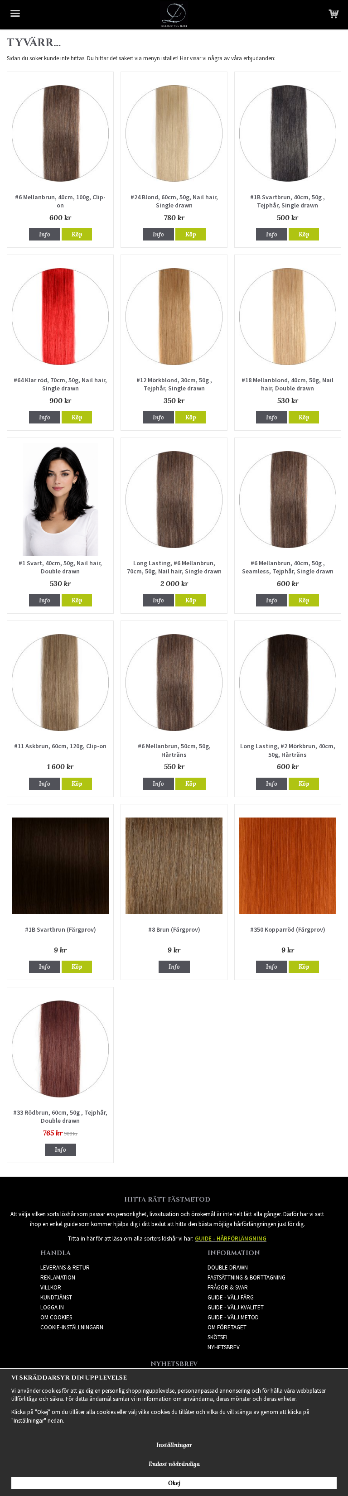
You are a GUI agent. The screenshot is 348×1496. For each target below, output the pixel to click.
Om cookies (56, 1317)
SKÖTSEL (218, 1337)
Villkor (50, 1287)
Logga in (52, 1307)
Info (44, 234)
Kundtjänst (56, 1297)
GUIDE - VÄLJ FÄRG (231, 1297)
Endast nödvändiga (174, 1464)
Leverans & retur (65, 1267)
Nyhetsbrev (224, 1347)
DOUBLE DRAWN (228, 1267)
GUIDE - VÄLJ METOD (233, 1317)
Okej (174, 1483)
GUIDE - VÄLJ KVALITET (236, 1307)
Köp (77, 234)
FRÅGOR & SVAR (228, 1287)
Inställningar (174, 1445)
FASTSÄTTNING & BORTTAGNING (246, 1277)
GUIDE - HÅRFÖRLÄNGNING (230, 1238)
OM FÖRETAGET (227, 1327)
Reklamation (57, 1277)
